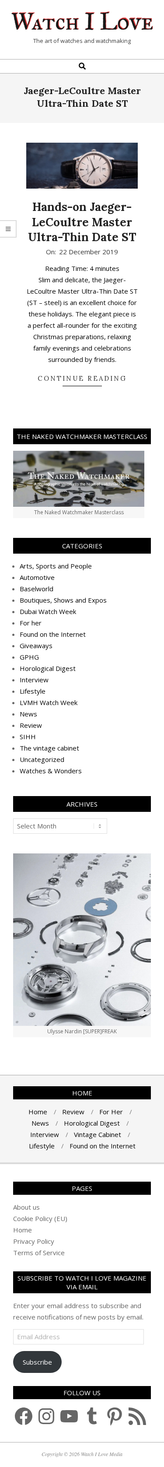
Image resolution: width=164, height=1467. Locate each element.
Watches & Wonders (51, 770)
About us (26, 1207)
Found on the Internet (53, 634)
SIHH (28, 736)
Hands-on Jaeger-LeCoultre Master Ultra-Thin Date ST (82, 222)
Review (31, 725)
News (28, 713)
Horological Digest (48, 668)
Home (22, 1229)
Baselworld (36, 588)
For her (31, 622)
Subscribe (37, 1362)
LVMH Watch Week (48, 702)
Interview (34, 679)
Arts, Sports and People (56, 566)
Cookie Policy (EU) (40, 1218)
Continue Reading (82, 378)
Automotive (37, 577)
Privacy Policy (33, 1241)
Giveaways (36, 645)
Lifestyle (32, 691)
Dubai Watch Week (48, 611)
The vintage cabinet (49, 748)
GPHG (29, 657)
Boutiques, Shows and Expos (63, 600)
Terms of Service (39, 1252)
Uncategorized (42, 759)
